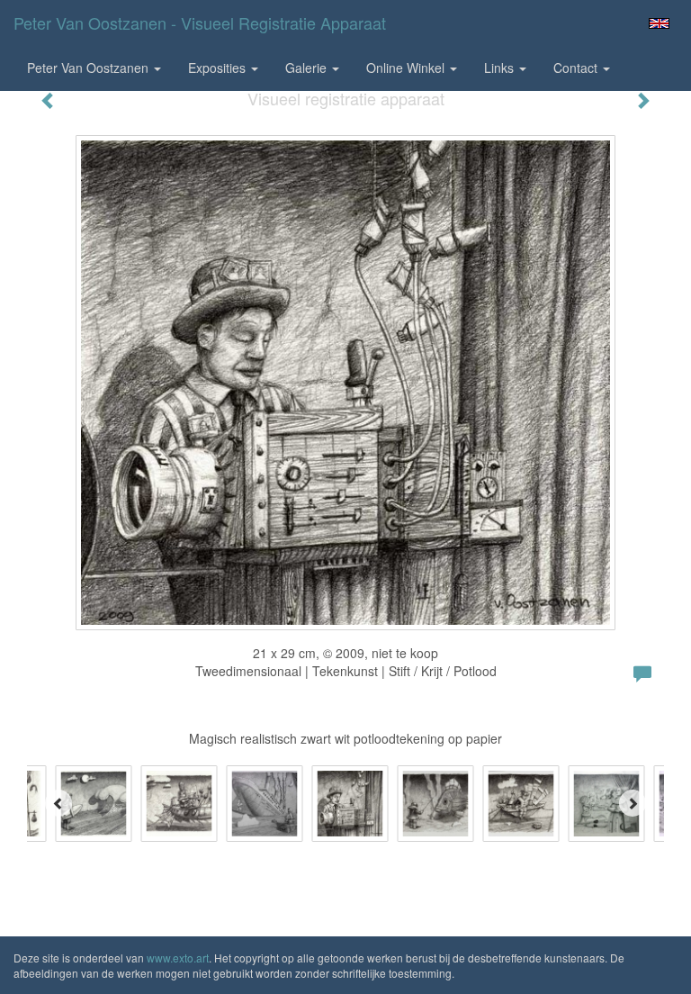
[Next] (632, 803)
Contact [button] (577, 68)
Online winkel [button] (407, 68)
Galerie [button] (307, 68)
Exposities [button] (218, 68)
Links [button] (500, 68)
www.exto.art (178, 957)
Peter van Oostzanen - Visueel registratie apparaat (199, 22)
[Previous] (58, 803)
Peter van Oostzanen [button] (89, 68)
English (659, 23)
